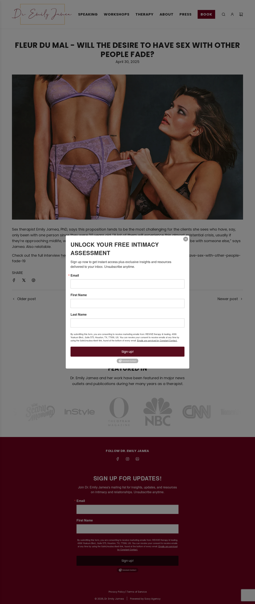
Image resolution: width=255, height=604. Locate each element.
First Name (79, 294)
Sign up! (128, 351)
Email (75, 275)
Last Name (79, 314)
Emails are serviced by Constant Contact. (157, 340)
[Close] (185, 239)
